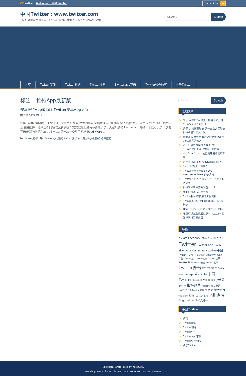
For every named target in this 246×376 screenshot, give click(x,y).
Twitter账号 (190, 267)
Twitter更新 (201, 258)
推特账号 (194, 285)
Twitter (187, 244)
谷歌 (206, 295)
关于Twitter (184, 85)
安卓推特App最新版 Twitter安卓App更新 (54, 109)
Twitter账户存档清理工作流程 (199, 196)
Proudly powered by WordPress (103, 371)
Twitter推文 (190, 258)
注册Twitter (193, 290)
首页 (28, 85)
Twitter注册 (97, 85)
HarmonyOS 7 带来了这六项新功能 (203, 209)
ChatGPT (182, 238)
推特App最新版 (90, 138)
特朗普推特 (183, 295)
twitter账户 (209, 268)
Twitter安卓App (72, 138)
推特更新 (106, 138)
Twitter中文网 (185, 254)
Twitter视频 (212, 262)
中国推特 (197, 280)
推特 (220, 279)
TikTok (220, 238)
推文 (213, 280)
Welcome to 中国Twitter (51, 3)
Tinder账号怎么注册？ (195, 166)
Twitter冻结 (199, 254)
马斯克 (214, 295)
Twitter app (205, 245)
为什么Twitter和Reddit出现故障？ (202, 161)
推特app (182, 285)
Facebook (194, 238)
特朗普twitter (216, 290)
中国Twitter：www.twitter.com (59, 14)
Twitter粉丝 (199, 262)
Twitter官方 (210, 255)
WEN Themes (153, 371)
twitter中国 (215, 250)
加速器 (206, 280)
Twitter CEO (190, 250)
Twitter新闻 (48, 85)
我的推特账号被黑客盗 (195, 191)
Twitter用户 (185, 262)
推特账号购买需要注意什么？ (199, 187)
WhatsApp (189, 274)
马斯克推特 (201, 300)
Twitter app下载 (125, 85)
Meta (204, 238)
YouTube (202, 274)
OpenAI (212, 238)
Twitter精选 (72, 85)
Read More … (96, 132)
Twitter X (202, 250)
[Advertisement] (123, 53)
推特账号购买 (208, 285)
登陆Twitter (196, 295)
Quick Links (211, 3)
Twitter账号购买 (156, 85)
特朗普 (203, 290)
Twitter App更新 (53, 138)
